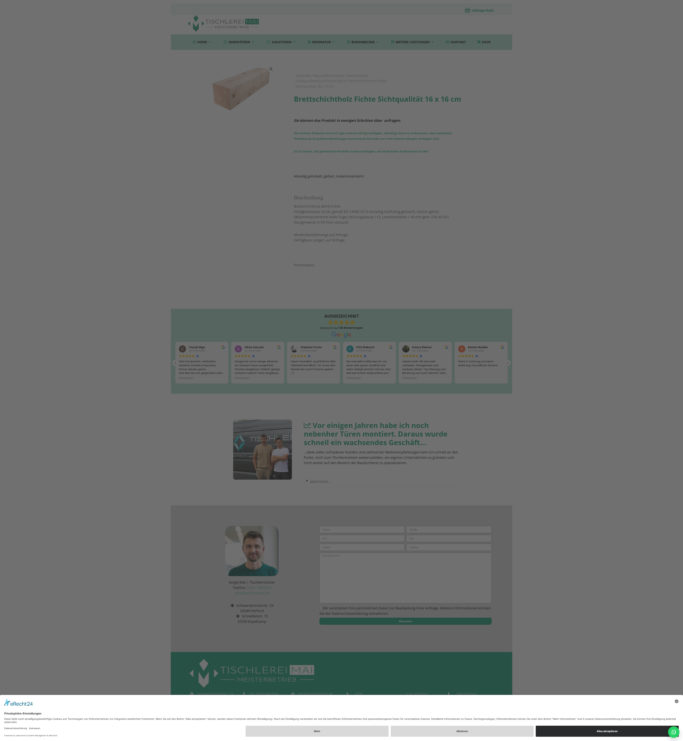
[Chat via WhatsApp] (673, 732)
